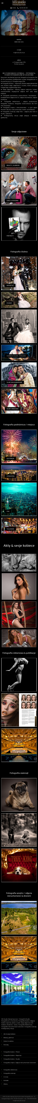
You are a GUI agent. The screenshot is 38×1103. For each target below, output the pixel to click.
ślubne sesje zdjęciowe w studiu (15, 85)
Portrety (6, 1045)
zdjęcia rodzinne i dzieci (29, 89)
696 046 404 (19, 42)
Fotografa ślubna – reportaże (11, 83)
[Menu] (2, 3)
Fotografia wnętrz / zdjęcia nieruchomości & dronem (20, 1062)
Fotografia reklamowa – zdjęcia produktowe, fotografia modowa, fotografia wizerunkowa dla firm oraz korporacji (19, 103)
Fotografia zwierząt (9, 1073)
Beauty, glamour (9, 1037)
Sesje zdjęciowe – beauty (11, 89)
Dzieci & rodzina (8, 1041)
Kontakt (6, 1080)
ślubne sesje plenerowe (29, 83)
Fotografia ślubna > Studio (12, 1059)
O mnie (6, 1077)
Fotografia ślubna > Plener (12, 1052)
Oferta (6, 1084)
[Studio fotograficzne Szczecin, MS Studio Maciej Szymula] (19, 3)
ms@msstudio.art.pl (19, 52)
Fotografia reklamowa (10, 1070)
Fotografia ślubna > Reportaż (12, 1055)
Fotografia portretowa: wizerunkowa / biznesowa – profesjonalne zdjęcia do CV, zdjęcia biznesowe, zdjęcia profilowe (19, 97)
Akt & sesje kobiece (9, 1034)
